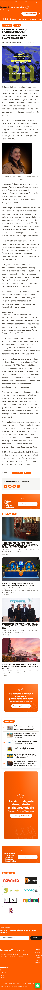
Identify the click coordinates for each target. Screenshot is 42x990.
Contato (2, 977)
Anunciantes (7, 25)
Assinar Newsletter (29, 13)
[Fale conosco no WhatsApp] (37, 985)
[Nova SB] (11, 880)
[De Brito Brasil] (11, 910)
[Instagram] (36, 2)
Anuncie (2, 975)
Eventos (17, 25)
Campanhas (23, 19)
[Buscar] (40, 13)
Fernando (12, 7)
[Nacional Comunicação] (31, 900)
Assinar (36, 938)
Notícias (13, 19)
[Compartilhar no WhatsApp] (10, 486)
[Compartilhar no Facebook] (14, 486)
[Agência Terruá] (11, 890)
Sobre (2, 970)
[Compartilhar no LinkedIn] (5, 486)
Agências (33, 19)
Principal (5, 19)
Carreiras (37, 963)
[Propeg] (31, 890)
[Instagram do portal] (18, 486)
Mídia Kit (3, 972)
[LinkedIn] (39, 2)
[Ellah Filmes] (11, 900)
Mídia (36, 960)
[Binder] (31, 880)
